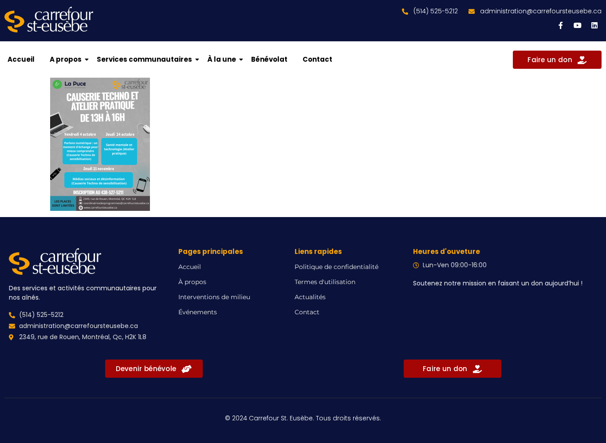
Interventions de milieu (214, 297)
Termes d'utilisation (325, 282)
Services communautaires (144, 59)
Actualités (310, 297)
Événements (197, 312)
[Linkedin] (594, 25)
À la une (221, 59)
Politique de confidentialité (336, 267)
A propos (66, 59)
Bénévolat (269, 59)
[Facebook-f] (561, 25)
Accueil (21, 59)
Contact (317, 59)
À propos (192, 282)
